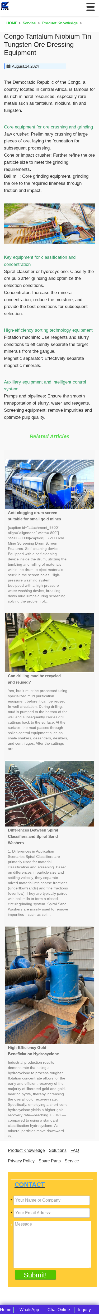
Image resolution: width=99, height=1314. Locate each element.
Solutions (58, 1150)
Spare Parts (50, 1161)
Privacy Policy (21, 1161)
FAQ (74, 1150)
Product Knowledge (26, 1150)
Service (72, 1161)
